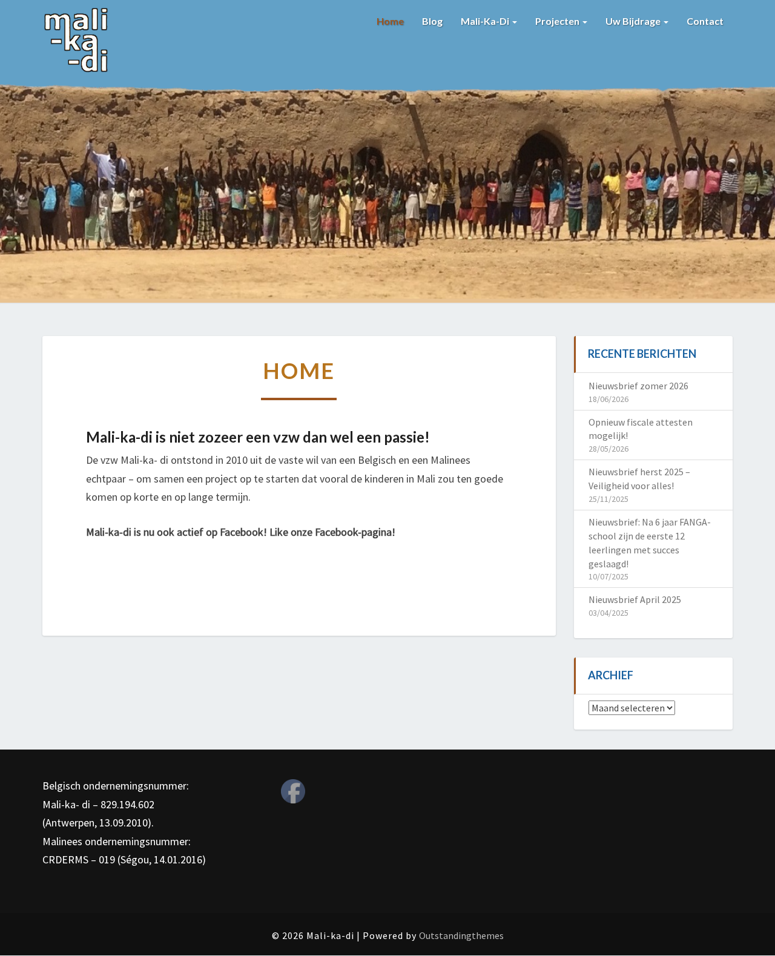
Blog (432, 21)
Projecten (558, 21)
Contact (705, 21)
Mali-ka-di (486, 21)
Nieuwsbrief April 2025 (635, 599)
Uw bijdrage (633, 21)
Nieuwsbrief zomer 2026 (638, 386)
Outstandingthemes (461, 935)
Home (390, 21)
